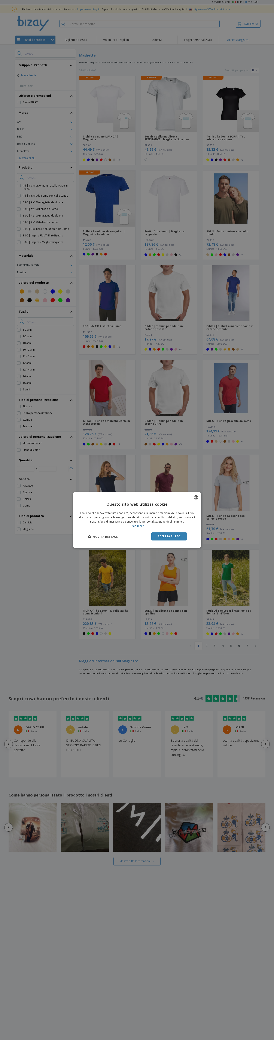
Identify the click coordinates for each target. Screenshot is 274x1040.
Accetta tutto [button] (169, 536)
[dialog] (137, 520)
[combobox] (196, 497)
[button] (103, 536)
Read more (137, 525)
